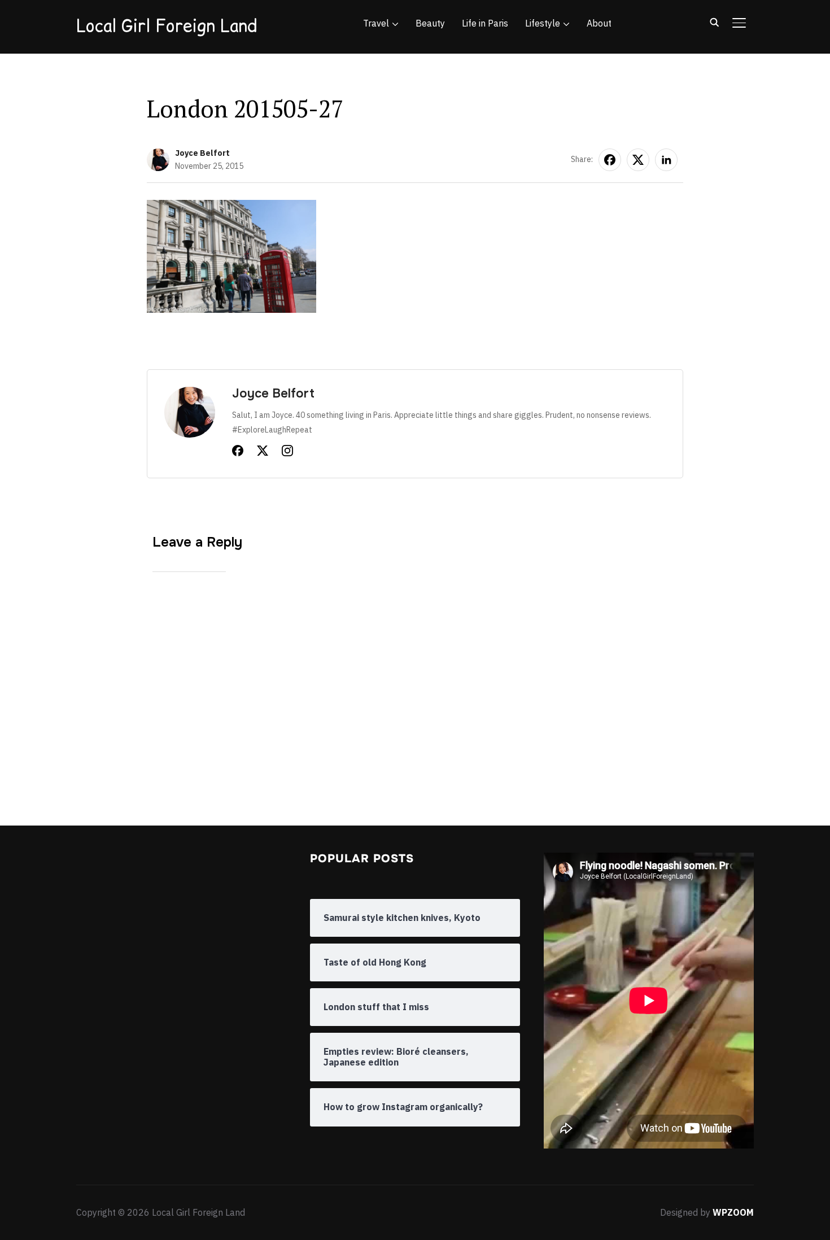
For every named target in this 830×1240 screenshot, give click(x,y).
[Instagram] (287, 453)
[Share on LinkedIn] (666, 160)
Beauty (430, 23)
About (599, 23)
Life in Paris (485, 23)
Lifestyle (542, 23)
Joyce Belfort (202, 153)
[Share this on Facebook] (610, 160)
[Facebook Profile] (237, 453)
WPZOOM (733, 1212)
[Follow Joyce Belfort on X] (262, 453)
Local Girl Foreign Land (166, 25)
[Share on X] (638, 160)
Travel (376, 23)
